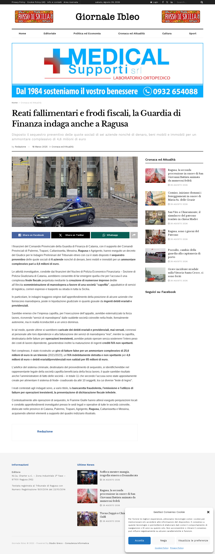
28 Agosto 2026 (179, 185)
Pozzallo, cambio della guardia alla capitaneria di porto (184, 253)
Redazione (20, 146)
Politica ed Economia (87, 33)
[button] (208, 512)
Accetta (139, 540)
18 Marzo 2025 (40, 146)
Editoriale (50, 33)
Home (22, 33)
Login (155, 2)
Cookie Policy (161, 548)
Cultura (166, 33)
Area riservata (71, 2)
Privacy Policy (177, 548)
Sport (192, 33)
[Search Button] (201, 2)
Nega (163, 540)
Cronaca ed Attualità (131, 33)
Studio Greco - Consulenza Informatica (69, 543)
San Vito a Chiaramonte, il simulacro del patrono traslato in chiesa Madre (184, 216)
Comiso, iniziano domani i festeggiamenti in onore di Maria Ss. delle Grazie (184, 196)
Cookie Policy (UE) (36, 2)
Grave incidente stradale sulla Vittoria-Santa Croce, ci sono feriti (185, 273)
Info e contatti (54, 2)
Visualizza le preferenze (193, 540)
